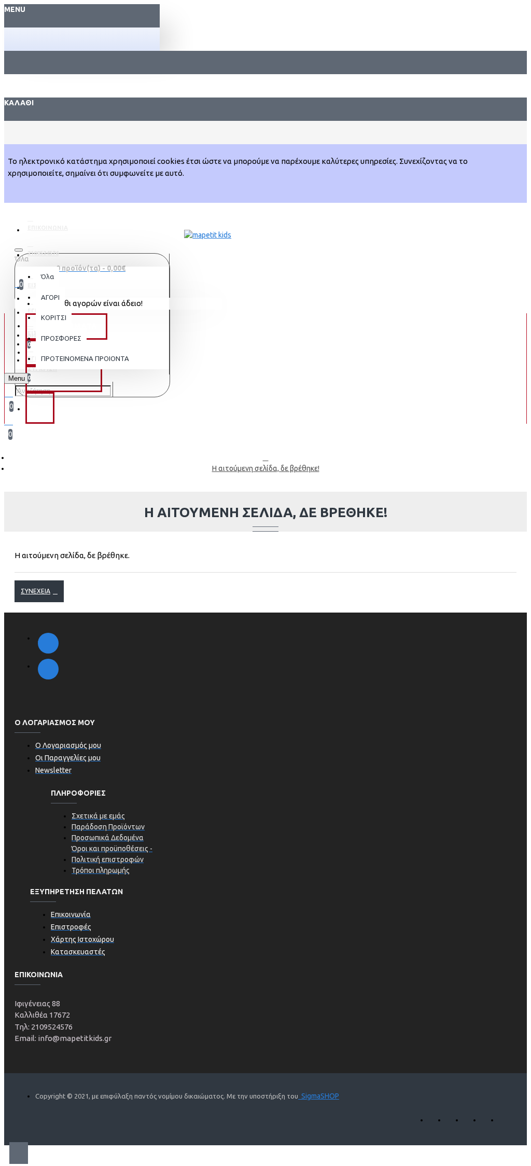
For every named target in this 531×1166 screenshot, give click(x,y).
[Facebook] (48, 643)
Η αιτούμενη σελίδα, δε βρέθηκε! (265, 468)
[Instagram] (48, 669)
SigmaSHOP (318, 1096)
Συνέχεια (35, 591)
